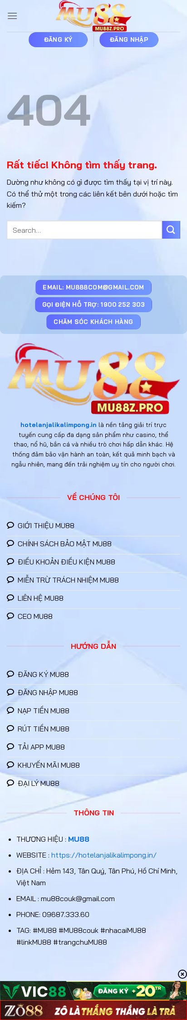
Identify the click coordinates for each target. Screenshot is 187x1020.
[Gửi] (171, 230)
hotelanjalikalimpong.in (58, 424)
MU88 (78, 838)
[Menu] (12, 16)
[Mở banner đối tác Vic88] (93, 990)
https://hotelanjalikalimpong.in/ (104, 854)
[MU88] (93, 16)
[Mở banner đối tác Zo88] (93, 1010)
